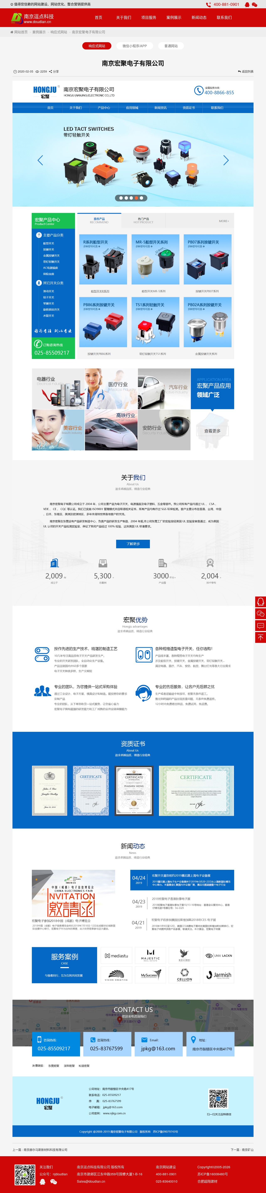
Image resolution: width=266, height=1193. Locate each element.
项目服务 (148, 17)
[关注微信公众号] (260, 613)
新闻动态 (199, 17)
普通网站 (171, 45)
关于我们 (123, 17)
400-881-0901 (226, 4)
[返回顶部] (260, 637)
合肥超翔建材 (207, 1181)
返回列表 (248, 71)
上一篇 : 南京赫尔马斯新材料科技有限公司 (39, 1149)
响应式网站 (58, 32)
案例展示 (173, 17)
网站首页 (21, 32)
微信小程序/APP (135, 45)
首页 (98, 17)
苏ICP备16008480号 (212, 1174)
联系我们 (224, 17)
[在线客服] (260, 601)
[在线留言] (260, 625)
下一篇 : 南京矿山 (242, 1149)
